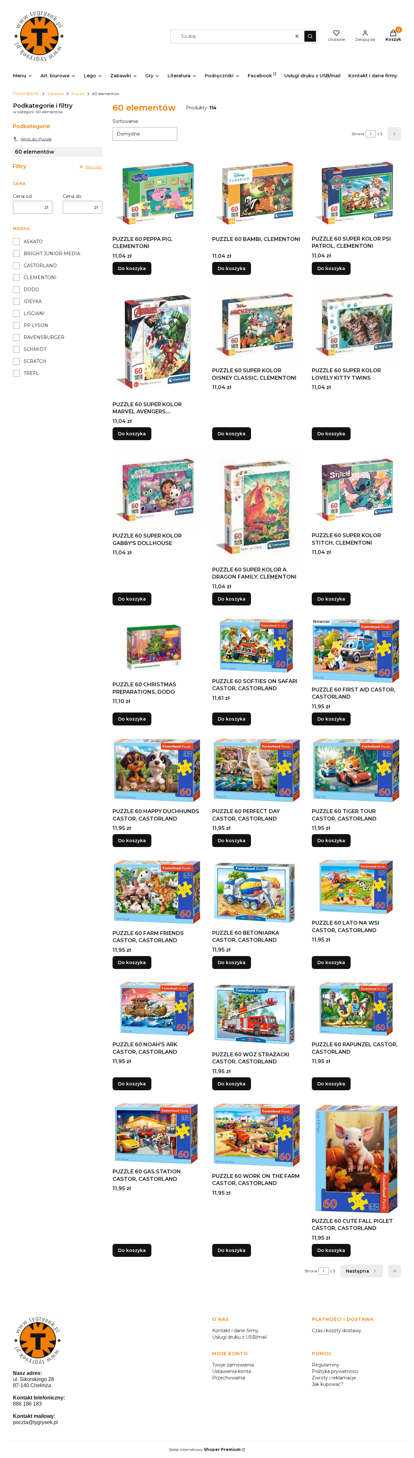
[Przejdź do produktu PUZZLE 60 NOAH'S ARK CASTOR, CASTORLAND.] (157, 1009)
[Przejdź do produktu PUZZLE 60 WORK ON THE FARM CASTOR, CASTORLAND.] (256, 1135)
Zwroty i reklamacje (334, 1378)
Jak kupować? (327, 1384)
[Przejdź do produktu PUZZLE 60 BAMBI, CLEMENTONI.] (256, 193)
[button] (310, 36)
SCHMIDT (35, 349)
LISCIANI (34, 313)
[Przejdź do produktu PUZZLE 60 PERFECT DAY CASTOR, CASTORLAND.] (256, 770)
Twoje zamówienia (233, 1365)
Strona (358, 133)
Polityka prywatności (335, 1371)
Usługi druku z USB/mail (239, 1337)
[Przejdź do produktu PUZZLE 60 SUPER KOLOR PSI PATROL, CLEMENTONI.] (356, 193)
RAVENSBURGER (44, 337)
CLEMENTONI (40, 277)
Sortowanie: (126, 121)
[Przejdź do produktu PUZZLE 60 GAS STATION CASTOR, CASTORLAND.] (157, 1133)
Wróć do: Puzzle (36, 138)
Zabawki (55, 93)
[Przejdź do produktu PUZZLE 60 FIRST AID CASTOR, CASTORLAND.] (356, 650)
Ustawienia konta (231, 1371)
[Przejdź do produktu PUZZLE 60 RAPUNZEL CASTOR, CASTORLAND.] (356, 1009)
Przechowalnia (228, 1378)
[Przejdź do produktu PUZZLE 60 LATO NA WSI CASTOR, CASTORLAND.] (356, 887)
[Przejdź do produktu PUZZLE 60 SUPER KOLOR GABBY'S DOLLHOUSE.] (157, 490)
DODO (31, 289)
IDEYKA (33, 301)
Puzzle (77, 93)
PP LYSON (36, 325)
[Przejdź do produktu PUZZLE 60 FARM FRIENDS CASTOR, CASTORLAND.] (157, 892)
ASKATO (33, 242)
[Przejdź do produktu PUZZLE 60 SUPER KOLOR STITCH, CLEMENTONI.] (356, 490)
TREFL (31, 373)
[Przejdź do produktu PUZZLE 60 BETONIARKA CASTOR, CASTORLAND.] (256, 892)
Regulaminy (325, 1365)
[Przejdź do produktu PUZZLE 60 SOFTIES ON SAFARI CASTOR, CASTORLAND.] (256, 645)
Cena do (72, 196)
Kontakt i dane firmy (235, 1330)
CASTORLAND (40, 265)
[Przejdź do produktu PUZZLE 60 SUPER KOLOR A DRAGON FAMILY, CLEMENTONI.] (256, 507)
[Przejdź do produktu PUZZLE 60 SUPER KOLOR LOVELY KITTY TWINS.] (356, 325)
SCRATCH (35, 361)
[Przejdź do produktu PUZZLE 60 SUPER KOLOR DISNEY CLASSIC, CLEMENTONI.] (256, 325)
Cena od (22, 196)
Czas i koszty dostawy (336, 1330)
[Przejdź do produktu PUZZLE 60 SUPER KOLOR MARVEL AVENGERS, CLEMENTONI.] (157, 341)
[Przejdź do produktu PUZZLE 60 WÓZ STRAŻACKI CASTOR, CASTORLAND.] (256, 1014)
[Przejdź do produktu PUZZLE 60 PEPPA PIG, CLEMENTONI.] (157, 193)
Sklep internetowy (205, 1449)
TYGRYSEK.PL (26, 93)
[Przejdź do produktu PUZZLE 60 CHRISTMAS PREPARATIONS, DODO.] (157, 647)
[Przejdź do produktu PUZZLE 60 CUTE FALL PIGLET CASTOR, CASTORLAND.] (356, 1158)
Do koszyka (132, 268)
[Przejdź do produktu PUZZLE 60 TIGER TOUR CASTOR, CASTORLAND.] (356, 770)
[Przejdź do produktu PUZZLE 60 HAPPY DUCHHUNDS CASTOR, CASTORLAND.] (157, 770)
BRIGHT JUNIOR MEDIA (52, 253)
